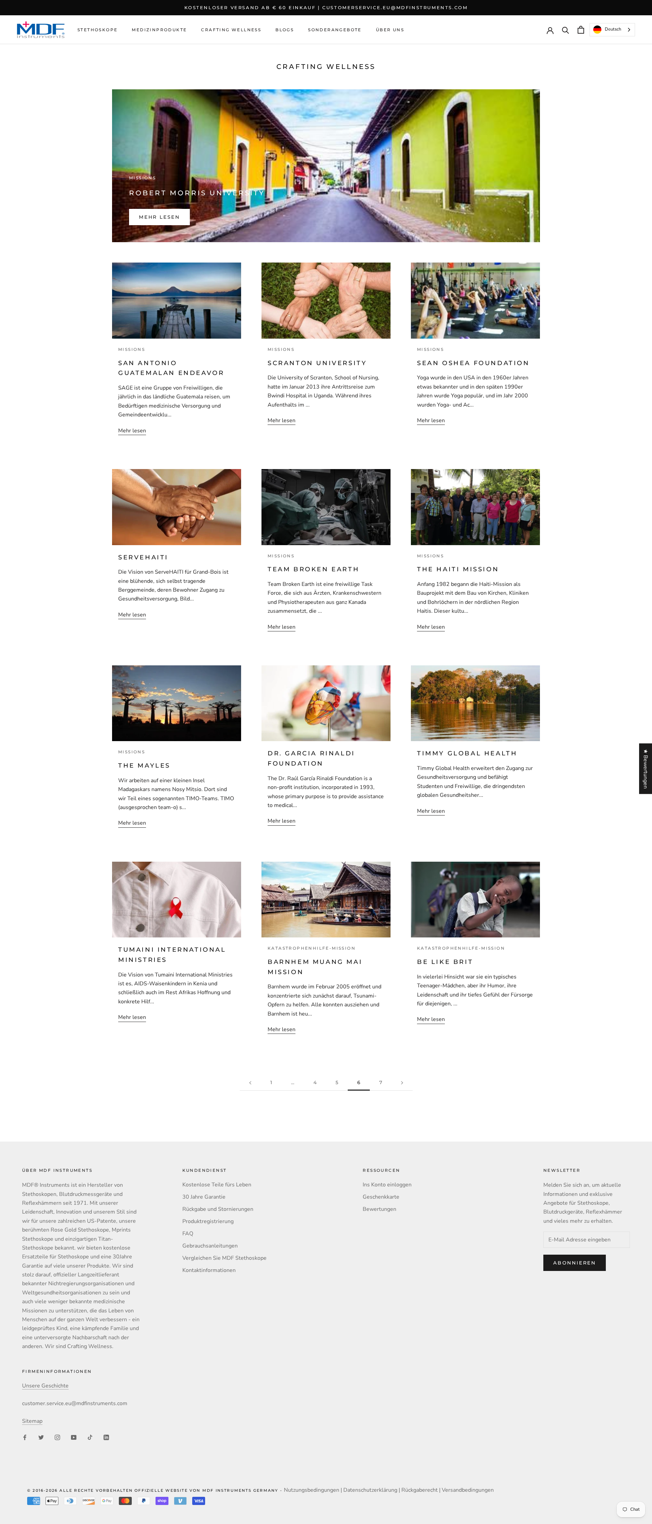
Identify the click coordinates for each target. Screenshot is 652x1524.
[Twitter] (41, 1437)
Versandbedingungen (468, 1490)
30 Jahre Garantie (203, 1197)
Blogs (284, 30)
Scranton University (317, 363)
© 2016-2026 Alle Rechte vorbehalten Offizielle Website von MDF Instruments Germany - (155, 1490)
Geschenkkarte (381, 1197)
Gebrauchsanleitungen (210, 1246)
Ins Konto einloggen (387, 1184)
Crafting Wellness (231, 30)
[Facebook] (25, 1437)
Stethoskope (97, 30)
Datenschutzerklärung (370, 1490)
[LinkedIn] (106, 1437)
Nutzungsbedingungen (311, 1490)
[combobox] (612, 29)
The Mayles (144, 765)
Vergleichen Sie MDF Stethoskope (224, 1258)
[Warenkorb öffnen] (581, 30)
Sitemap (32, 1421)
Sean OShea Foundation (473, 363)
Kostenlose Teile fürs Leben (216, 1184)
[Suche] (565, 29)
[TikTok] (90, 1437)
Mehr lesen (159, 217)
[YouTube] (73, 1437)
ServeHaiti (143, 557)
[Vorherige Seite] (250, 1083)
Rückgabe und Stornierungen (217, 1209)
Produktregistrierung (208, 1221)
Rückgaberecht (419, 1490)
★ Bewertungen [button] (645, 768)
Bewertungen (379, 1209)
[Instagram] (57, 1437)
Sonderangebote (335, 30)
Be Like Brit (445, 962)
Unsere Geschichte (45, 1385)
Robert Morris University (197, 193)
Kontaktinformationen (209, 1270)
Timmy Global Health (467, 753)
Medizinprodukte (159, 30)
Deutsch (613, 29)
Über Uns (390, 30)
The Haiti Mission (458, 569)
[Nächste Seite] (402, 1083)
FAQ (187, 1233)
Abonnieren (574, 1263)
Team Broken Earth (313, 569)
